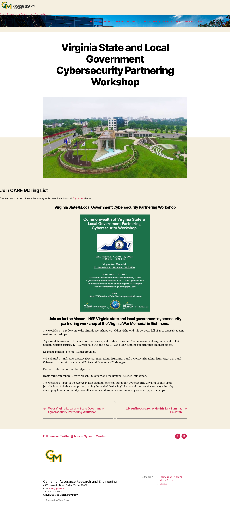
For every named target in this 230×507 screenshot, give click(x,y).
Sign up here (79, 198)
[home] (91, 21)
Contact (199, 21)
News (187, 21)
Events (178, 21)
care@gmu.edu (56, 488)
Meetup (101, 436)
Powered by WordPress (57, 500)
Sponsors (167, 21)
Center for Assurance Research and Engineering (23, 14)
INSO (134, 21)
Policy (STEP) (122, 21)
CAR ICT (146, 21)
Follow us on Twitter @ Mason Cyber (67, 436)
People (156, 21)
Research (108, 21)
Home (98, 21)
